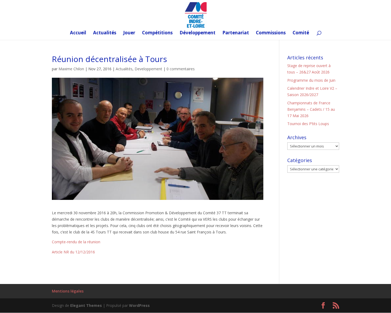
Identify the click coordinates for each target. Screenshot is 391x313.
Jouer (129, 33)
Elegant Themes (86, 305)
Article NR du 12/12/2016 (73, 251)
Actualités (104, 33)
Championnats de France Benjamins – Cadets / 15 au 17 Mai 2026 (311, 109)
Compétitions (157, 33)
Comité (301, 33)
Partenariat (235, 33)
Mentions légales (68, 291)
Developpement (148, 68)
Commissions (271, 33)
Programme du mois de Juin (311, 80)
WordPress (139, 305)
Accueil (78, 33)
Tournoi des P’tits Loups (308, 123)
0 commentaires (181, 68)
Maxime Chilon (71, 68)
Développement (197, 33)
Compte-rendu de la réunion (76, 241)
